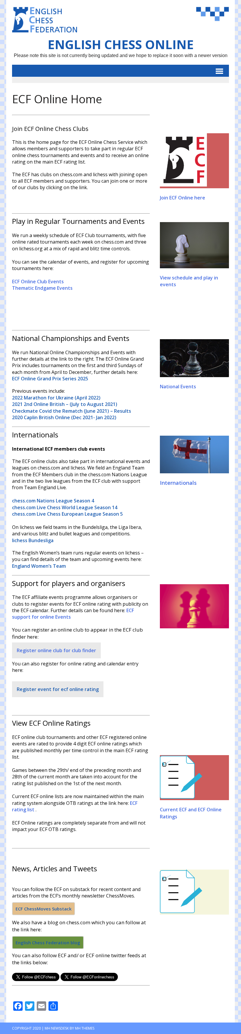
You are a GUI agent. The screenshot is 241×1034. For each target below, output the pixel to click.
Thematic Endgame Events (42, 288)
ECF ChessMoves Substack (43, 909)
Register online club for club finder (56, 650)
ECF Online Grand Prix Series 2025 (50, 378)
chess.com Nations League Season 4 (53, 500)
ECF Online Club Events (38, 281)
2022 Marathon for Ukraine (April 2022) (56, 397)
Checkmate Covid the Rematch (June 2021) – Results (71, 411)
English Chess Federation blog (48, 942)
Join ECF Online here (182, 197)
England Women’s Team (39, 566)
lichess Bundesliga (32, 540)
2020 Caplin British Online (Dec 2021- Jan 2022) (64, 417)
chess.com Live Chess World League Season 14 (64, 507)
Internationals (178, 482)
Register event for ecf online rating (58, 689)
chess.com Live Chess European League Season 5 (67, 514)
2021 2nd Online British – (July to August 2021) (64, 404)
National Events (178, 386)
